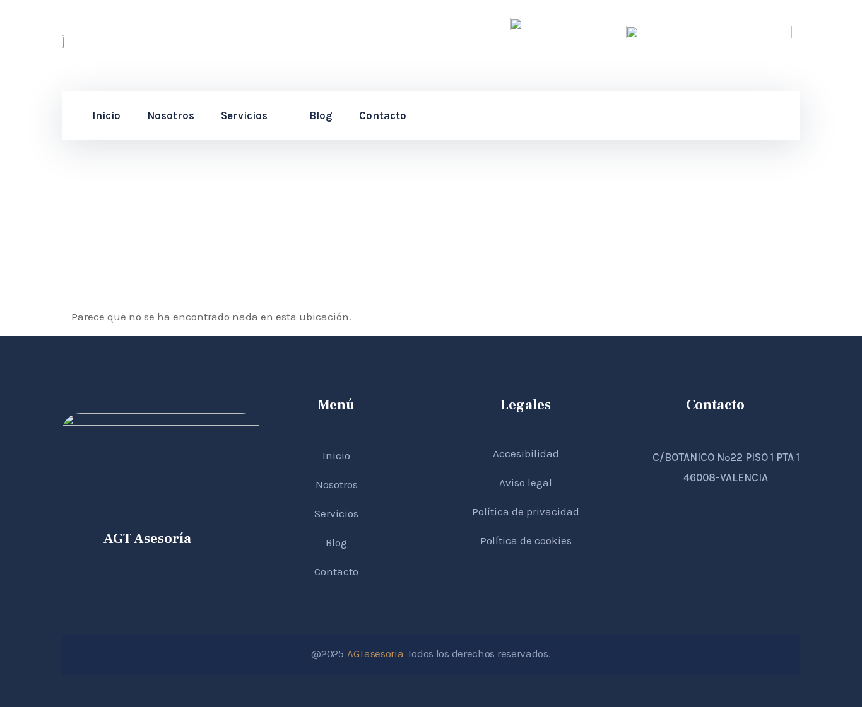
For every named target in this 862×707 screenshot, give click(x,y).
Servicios (244, 115)
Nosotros (170, 115)
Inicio (106, 115)
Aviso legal (525, 482)
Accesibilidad (526, 453)
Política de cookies (526, 540)
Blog (321, 115)
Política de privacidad (525, 511)
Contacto (382, 115)
